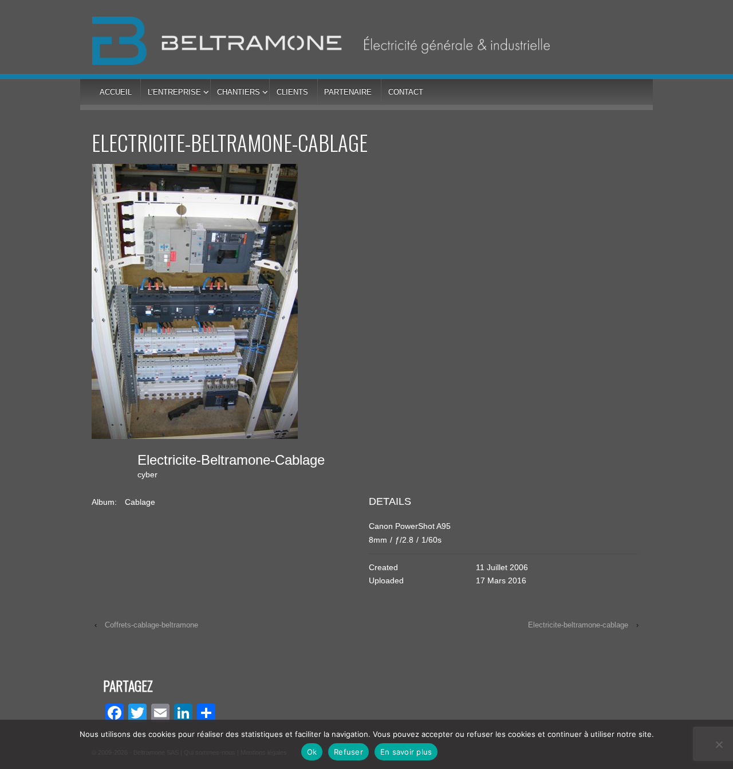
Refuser (348, 751)
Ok (312, 751)
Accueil (116, 92)
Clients (292, 92)
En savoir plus (406, 751)
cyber (147, 474)
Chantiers (238, 92)
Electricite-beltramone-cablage (578, 625)
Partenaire (348, 92)
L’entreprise (174, 92)
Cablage (140, 502)
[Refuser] (718, 744)
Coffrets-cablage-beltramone (151, 625)
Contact (405, 92)
